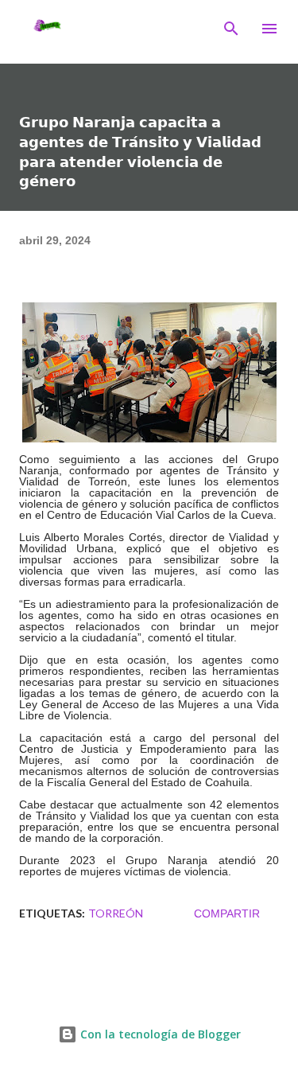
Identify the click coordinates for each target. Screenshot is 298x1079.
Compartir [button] (227, 913)
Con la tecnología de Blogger (159, 1034)
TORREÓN (115, 913)
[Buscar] (231, 28)
